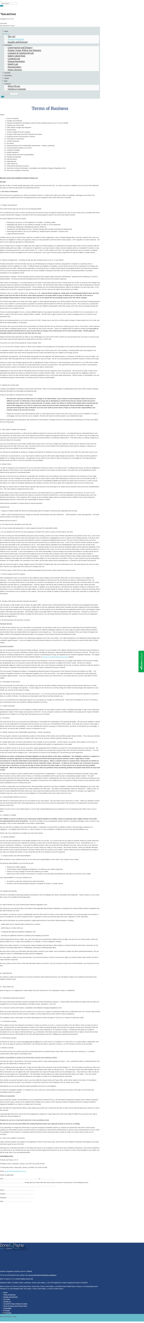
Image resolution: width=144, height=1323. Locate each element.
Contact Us (7, 83)
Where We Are (14, 86)
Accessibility (7, 1308)
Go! (1, 5)
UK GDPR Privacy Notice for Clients (15, 1304)
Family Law (13, 64)
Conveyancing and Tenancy (20, 47)
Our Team (7, 72)
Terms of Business (16, 39)
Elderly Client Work (16, 56)
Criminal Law (14, 58)
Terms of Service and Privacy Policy (15, 1306)
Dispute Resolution (16, 61)
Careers (6, 78)
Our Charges (8, 75)
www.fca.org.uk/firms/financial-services (55, 657)
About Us (7, 34)
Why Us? (11, 36)
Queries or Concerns (17, 89)
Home (6, 31)
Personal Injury (14, 67)
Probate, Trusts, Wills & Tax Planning (24, 50)
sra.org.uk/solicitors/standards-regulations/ (42, 1275)
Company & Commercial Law (21, 53)
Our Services (8, 45)
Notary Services (15, 69)
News (6, 81)
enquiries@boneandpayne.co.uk (15, 1171)
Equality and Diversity (18, 42)
